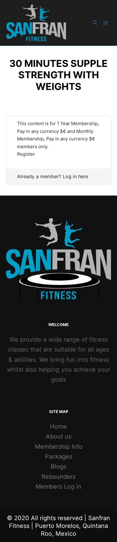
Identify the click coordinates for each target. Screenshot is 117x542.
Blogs (58, 466)
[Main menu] (105, 23)
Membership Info (58, 446)
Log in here (75, 176)
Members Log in (58, 486)
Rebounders (58, 476)
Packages (58, 456)
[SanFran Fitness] (36, 23)
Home (58, 426)
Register (26, 154)
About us (58, 436)
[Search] (94, 23)
